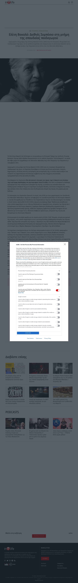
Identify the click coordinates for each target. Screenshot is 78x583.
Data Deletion (30, 338)
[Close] (65, 244)
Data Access (39, 338)
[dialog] (39, 291)
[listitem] (39, 271)
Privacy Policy (47, 338)
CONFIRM (28, 333)
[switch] (58, 274)
